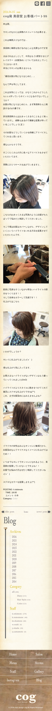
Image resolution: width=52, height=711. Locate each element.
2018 (14, 567)
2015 (14, 578)
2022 (14, 552)
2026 (14, 537)
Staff (13, 671)
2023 (14, 548)
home (26, 511)
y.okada (17, 628)
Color (15, 498)
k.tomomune (19, 617)
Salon (39, 654)
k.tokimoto (19, 614)
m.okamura (19, 621)
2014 (14, 581)
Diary (21, 596)
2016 (14, 574)
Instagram (13, 680)
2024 (14, 544)
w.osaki (17, 624)
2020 (14, 559)
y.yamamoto (19, 632)
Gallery (39, 671)
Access (39, 662)
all (15, 591)
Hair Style (23, 600)
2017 (14, 570)
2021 (14, 555)
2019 (14, 563)
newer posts (42, 511)
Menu (13, 662)
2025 (14, 540)
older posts (9, 511)
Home (13, 654)
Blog (39, 680)
